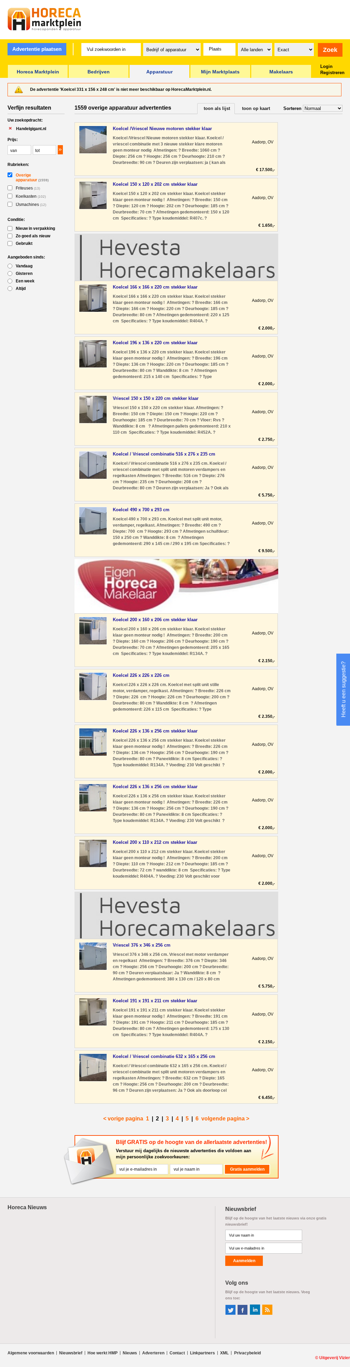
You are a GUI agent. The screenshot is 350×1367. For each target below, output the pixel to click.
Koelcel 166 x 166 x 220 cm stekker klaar (155, 287)
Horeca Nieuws (27, 1207)
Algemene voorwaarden (31, 1353)
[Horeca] (44, 19)
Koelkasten (31, 196)
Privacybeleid (247, 1353)
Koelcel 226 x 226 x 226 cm (141, 675)
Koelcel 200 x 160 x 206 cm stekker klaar (155, 619)
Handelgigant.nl (31, 129)
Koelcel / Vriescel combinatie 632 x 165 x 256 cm (164, 1056)
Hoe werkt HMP (103, 1353)
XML (224, 1353)
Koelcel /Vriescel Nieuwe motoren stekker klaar (162, 128)
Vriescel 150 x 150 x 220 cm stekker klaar (156, 398)
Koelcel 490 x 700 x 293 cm (141, 509)
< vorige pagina (123, 1118)
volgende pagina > (225, 1118)
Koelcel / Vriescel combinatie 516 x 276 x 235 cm (164, 454)
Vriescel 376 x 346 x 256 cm (142, 945)
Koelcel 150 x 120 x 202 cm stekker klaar (155, 184)
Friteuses (28, 188)
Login (326, 66)
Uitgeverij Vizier (334, 1357)
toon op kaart (256, 108)
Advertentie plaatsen (37, 49)
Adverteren (153, 1353)
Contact (177, 1353)
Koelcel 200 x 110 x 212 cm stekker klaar (155, 842)
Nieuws (130, 1353)
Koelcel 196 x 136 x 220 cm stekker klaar (155, 342)
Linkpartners (202, 1353)
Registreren (332, 72)
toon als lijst (217, 108)
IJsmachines (31, 204)
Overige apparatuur (32, 177)
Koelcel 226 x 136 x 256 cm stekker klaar (155, 731)
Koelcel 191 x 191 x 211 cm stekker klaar (155, 1000)
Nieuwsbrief (70, 1353)
